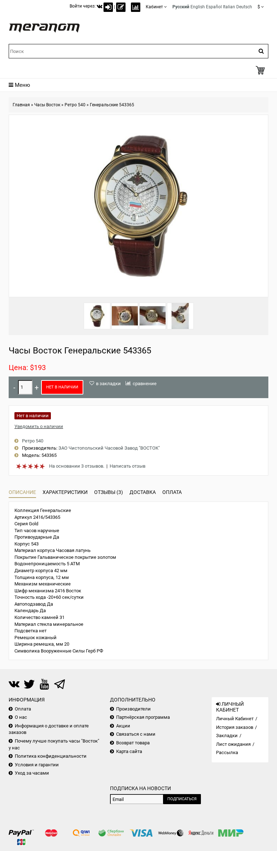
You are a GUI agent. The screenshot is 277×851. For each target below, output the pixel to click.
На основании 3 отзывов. (76, 466)
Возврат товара (133, 742)
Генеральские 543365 (112, 104)
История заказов (234, 727)
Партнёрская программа (143, 717)
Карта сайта (129, 751)
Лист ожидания (233, 744)
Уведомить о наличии (38, 426)
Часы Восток (47, 104)
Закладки (227, 735)
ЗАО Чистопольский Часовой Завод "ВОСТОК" (109, 448)
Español (214, 6)
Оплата (172, 492)
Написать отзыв (127, 466)
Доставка (142, 492)
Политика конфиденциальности (51, 756)
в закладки (108, 383)
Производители (133, 709)
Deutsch (244, 6)
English (197, 6)
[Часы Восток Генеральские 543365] (97, 316)
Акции (123, 726)
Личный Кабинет (235, 718)
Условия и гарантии (37, 764)
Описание (22, 492)
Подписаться (182, 799)
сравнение (145, 383)
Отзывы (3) (108, 492)
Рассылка (227, 752)
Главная (21, 104)
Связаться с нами (135, 734)
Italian (229, 6)
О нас (21, 717)
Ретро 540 (75, 104)
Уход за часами (32, 773)
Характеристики (65, 492)
